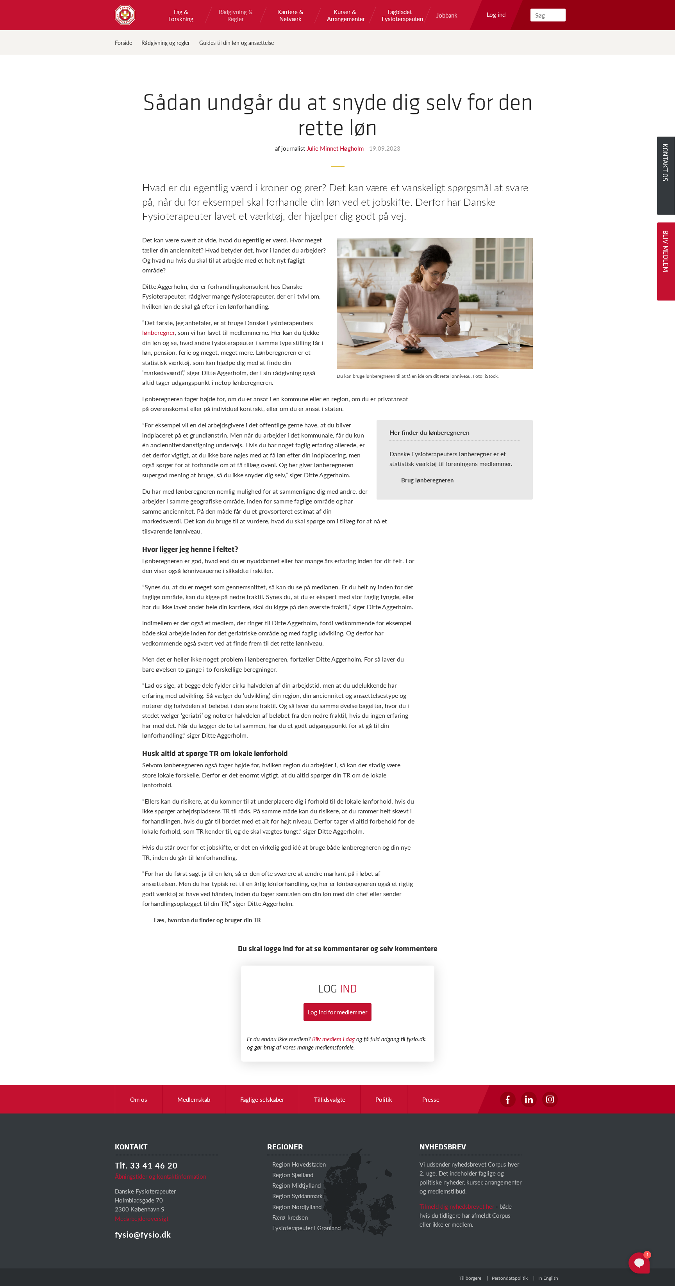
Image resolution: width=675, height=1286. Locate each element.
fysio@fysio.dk (143, 1234)
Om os (138, 1099)
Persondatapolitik (510, 1278)
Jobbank (446, 15)
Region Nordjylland (296, 1206)
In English (548, 1278)
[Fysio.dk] (125, 15)
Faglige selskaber (262, 1099)
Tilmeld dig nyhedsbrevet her (457, 1206)
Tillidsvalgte (329, 1099)
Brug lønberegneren (427, 480)
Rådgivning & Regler (236, 15)
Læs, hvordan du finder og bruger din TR (207, 920)
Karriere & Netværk (290, 15)
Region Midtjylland (296, 1185)
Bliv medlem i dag (333, 1039)
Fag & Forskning (180, 15)
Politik (383, 1099)
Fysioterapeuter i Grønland (306, 1228)
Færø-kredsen (289, 1217)
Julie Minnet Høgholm (336, 148)
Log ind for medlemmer (337, 1012)
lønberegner (158, 332)
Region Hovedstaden (298, 1164)
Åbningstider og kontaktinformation (160, 1176)
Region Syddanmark (297, 1196)
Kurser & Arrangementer (345, 15)
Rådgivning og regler (165, 42)
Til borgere (470, 1278)
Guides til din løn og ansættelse (236, 42)
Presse (430, 1099)
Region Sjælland (292, 1174)
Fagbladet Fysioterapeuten (400, 15)
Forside (123, 42)
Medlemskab (193, 1099)
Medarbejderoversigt (141, 1218)
